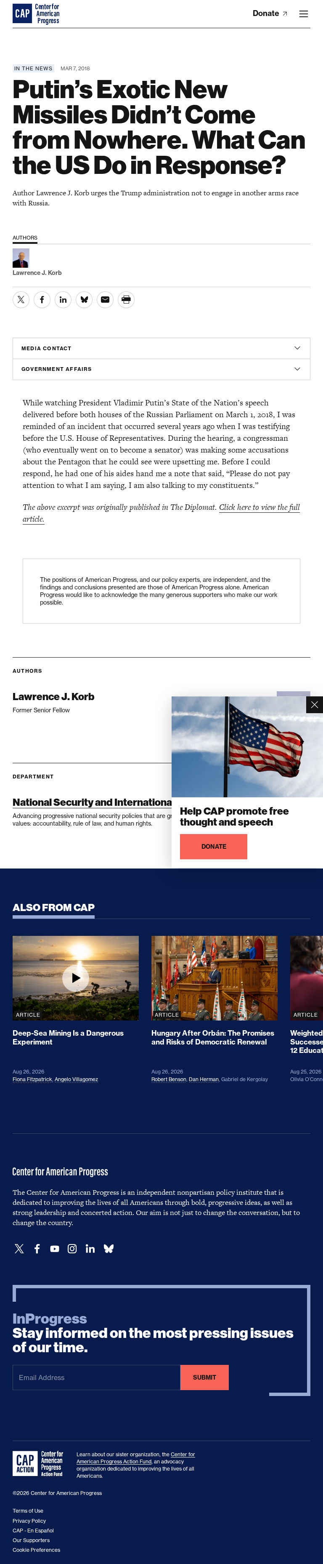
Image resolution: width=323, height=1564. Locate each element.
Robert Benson (168, 1079)
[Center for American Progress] (23, 14)
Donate (267, 13)
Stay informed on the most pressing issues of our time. (153, 1333)
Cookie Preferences (36, 1550)
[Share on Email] (105, 299)
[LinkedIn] (90, 1249)
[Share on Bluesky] (84, 299)
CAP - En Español (33, 1530)
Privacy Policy (29, 1521)
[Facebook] (37, 1249)
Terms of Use (28, 1511)
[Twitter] (19, 1249)
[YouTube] (54, 1249)
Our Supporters (31, 1540)
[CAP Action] (40, 1463)
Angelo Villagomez (76, 1079)
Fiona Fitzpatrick (32, 1079)
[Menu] (303, 14)
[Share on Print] (126, 299)
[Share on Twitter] (21, 299)
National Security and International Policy (109, 802)
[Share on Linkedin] (63, 299)
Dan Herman (204, 1079)
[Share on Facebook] (42, 299)
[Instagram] (72, 1249)
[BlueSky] (108, 1249)
